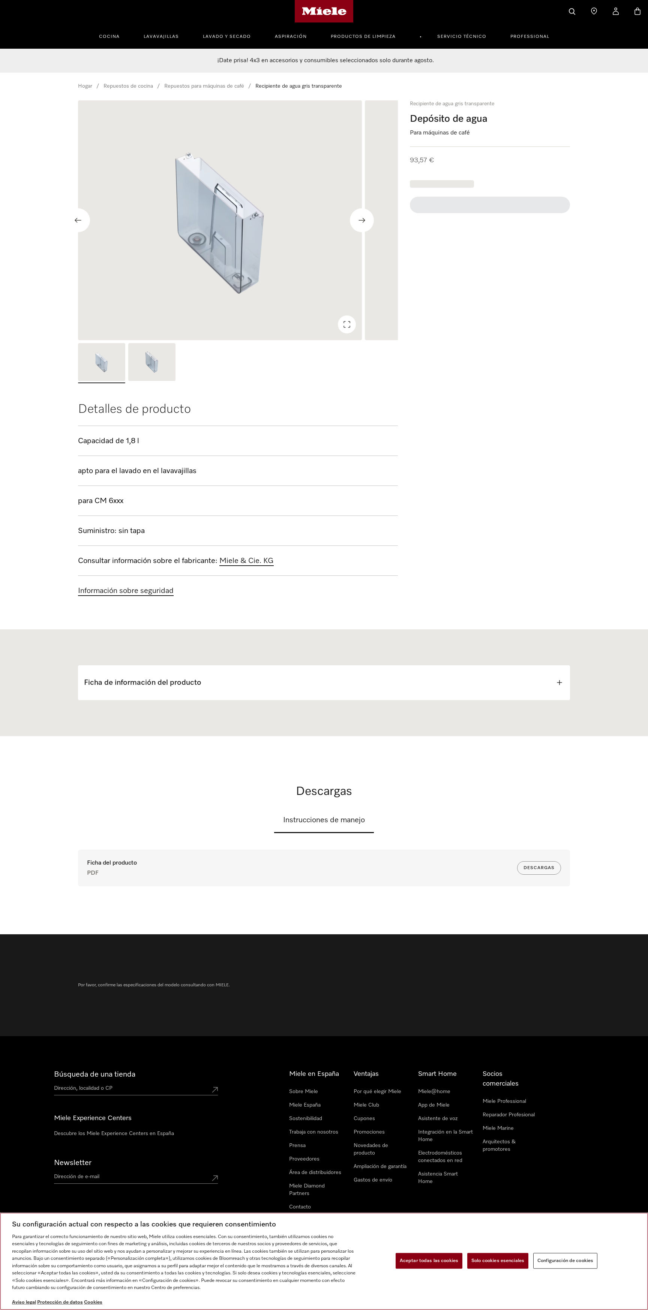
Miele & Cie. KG (246, 561)
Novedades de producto (371, 1149)
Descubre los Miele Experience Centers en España (114, 1133)
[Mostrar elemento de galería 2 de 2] (152, 363)
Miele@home (434, 1091)
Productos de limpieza (363, 36)
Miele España (305, 1105)
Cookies (93, 1302)
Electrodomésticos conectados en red (440, 1156)
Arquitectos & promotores (499, 1145)
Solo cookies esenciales (497, 1260)
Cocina (109, 36)
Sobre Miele (303, 1091)
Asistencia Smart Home (438, 1177)
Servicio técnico (461, 36)
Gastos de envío (373, 1180)
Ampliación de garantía (380, 1166)
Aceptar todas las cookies (429, 1260)
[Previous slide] (78, 220)
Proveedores (304, 1159)
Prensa (297, 1145)
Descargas (539, 868)
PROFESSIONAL (529, 36)
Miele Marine (498, 1128)
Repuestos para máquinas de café (204, 86)
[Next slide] (362, 220)
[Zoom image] (347, 324)
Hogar (85, 86)
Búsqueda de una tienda (94, 1074)
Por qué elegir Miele (377, 1091)
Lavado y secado (227, 36)
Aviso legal (24, 1302)
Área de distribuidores (315, 1172)
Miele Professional (504, 1101)
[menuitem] (113, 35)
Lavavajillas (161, 36)
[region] (238, 220)
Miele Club (366, 1105)
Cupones (364, 1118)
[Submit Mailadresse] (215, 1178)
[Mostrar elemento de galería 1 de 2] (101, 363)
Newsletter (73, 1163)
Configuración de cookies (565, 1260)
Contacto (300, 1207)
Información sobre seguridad (126, 591)
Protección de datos (60, 1302)
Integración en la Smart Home (445, 1135)
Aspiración (291, 36)
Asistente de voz (438, 1118)
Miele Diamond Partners (307, 1189)
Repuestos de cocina (128, 86)
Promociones (369, 1132)
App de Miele (434, 1105)
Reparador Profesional (509, 1114)
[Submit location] (215, 1090)
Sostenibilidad (305, 1118)
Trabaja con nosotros (313, 1132)
